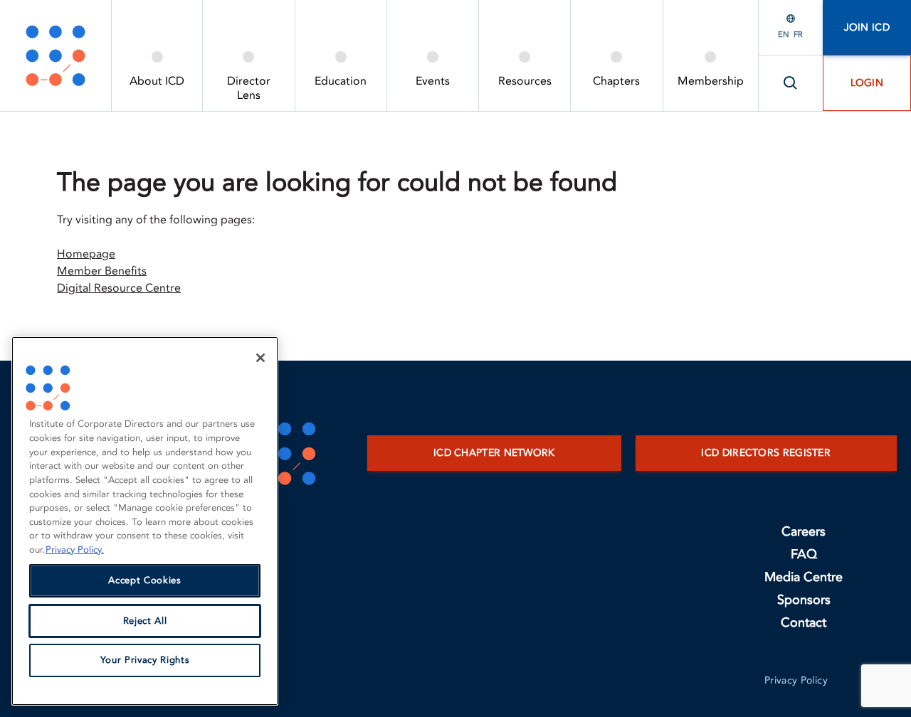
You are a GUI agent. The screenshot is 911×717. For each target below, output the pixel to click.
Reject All (145, 621)
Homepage (86, 254)
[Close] (260, 357)
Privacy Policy (796, 680)
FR (798, 34)
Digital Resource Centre (119, 288)
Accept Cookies (144, 581)
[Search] (791, 83)
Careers (803, 532)
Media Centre (803, 577)
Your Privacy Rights (144, 660)
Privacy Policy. (75, 549)
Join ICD (867, 27)
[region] (144, 521)
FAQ (804, 554)
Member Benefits (102, 271)
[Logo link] (55, 55)
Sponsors (804, 600)
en (783, 34)
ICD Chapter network (494, 453)
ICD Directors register (766, 453)
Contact (803, 623)
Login (867, 83)
